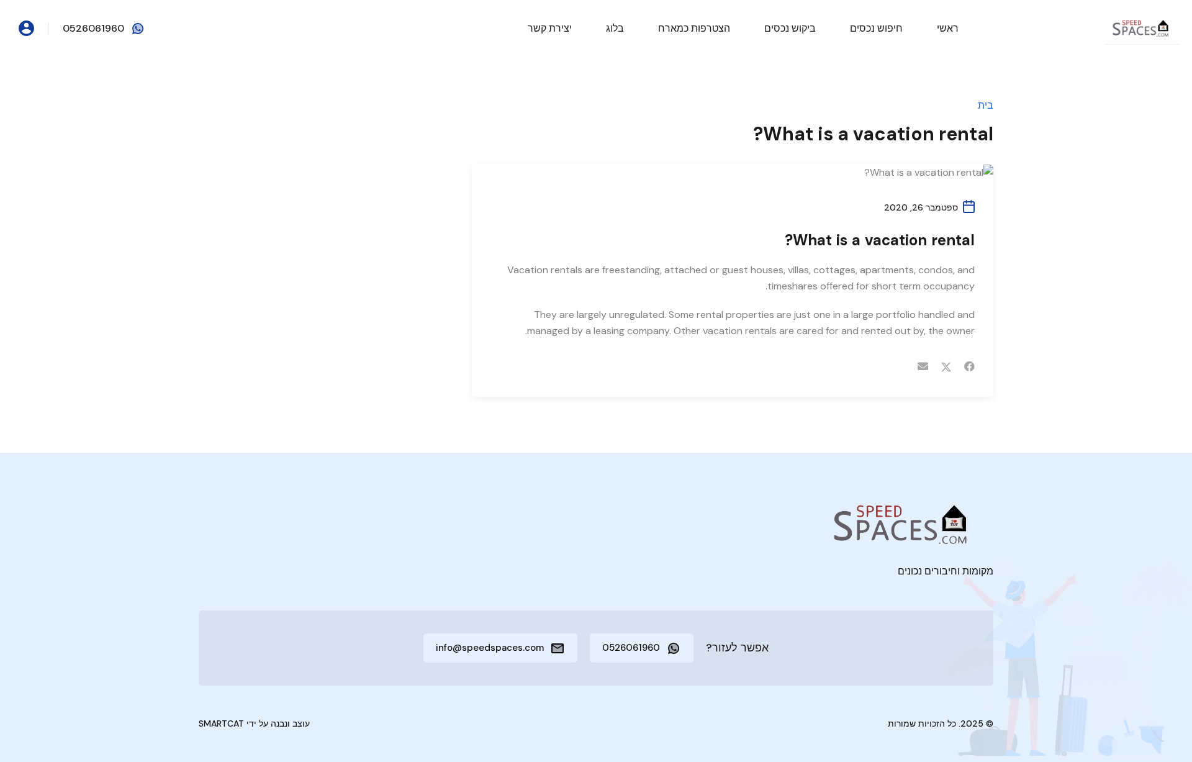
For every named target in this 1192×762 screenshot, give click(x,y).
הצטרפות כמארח (694, 28)
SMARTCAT (221, 723)
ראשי (948, 28)
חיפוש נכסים (876, 28)
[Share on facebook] (969, 366)
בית (985, 106)
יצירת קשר (550, 28)
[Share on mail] (923, 366)
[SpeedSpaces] (1142, 27)
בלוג (615, 28)
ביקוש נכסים (790, 28)
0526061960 (93, 28)
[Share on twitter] (946, 366)
